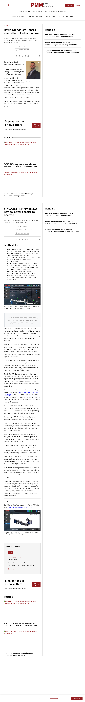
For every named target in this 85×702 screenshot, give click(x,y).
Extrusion (30, 16)
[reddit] (25, 56)
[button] (5, 5)
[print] (40, 56)
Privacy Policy (54, 698)
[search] (8, 5)
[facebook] (16, 56)
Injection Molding (18, 16)
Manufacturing (68, 16)
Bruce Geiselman (22, 226)
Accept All (77, 698)
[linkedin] (19, 56)
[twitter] (22, 56)
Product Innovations (53, 16)
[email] (28, 56)
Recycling (39, 16)
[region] (42, 698)
